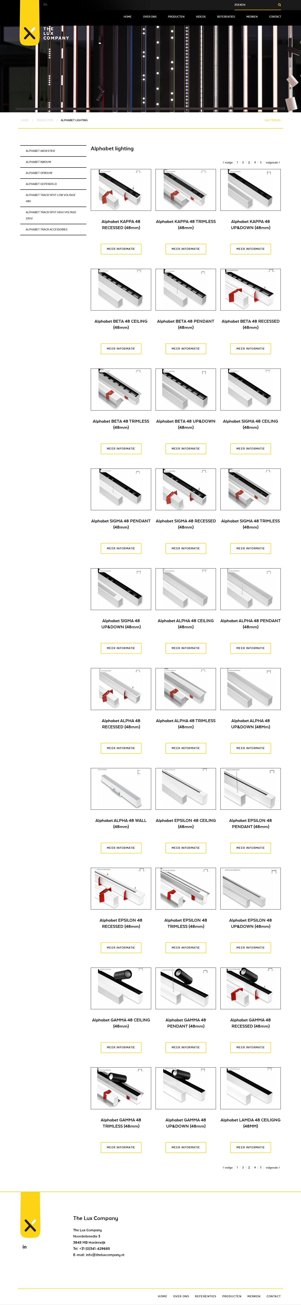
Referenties (226, 16)
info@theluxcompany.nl (105, 1255)
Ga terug (273, 120)
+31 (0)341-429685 (94, 1249)
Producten (176, 16)
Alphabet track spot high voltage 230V (51, 215)
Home (128, 16)
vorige (229, 162)
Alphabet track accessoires (46, 229)
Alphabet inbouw (38, 162)
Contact (275, 16)
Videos (201, 16)
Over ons (149, 16)
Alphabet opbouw (39, 173)
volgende (272, 162)
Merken (252, 16)
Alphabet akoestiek (40, 151)
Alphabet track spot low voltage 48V (51, 198)
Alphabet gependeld (41, 184)
